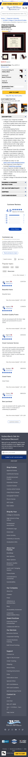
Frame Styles (11, 573)
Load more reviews (14, 422)
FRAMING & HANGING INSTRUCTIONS (9, 183)
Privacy (4, 749)
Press (8, 598)
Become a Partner (12, 633)
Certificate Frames (13, 474)
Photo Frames (11, 499)
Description (6, 117)
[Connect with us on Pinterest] (19, 729)
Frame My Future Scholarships (12, 622)
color (12, 267)
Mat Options (11, 556)
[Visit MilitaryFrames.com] (14, 1)
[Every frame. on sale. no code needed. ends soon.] (14, 3)
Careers (9, 594)
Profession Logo (12, 529)
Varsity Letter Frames (13, 489)
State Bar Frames (12, 482)
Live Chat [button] (10, 701)
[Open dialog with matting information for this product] (7, 75)
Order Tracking (11, 661)
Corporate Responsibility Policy (13, 614)
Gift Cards (10, 502)
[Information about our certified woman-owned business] (23, 741)
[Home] (14, 8)
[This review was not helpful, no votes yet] (24, 300)
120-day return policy (10, 188)
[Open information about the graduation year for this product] (2, 88)
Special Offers (11, 681)
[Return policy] (14, 741)
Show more (11, 271)
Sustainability (11, 582)
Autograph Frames (13, 496)
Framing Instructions (13, 671)
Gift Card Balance (12, 684)
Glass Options (11, 560)
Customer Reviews (9, 195)
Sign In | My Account (13, 658)
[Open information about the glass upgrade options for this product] (6, 80)
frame (17, 267)
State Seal (10, 532)
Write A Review (15, 229)
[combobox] (19, 275)
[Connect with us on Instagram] (12, 729)
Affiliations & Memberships (11, 602)
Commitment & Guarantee (12, 578)
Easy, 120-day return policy (14, 96)
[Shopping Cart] (26, 8)
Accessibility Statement (14, 610)
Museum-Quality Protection (12, 564)
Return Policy (11, 668)
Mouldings (10, 553)
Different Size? (5, 67)
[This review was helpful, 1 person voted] (21, 387)
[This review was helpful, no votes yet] (21, 300)
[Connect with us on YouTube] (16, 729)
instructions (6, 267)
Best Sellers (10, 506)
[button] (23, 8)
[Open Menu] (2, 8)
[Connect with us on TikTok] (8, 729)
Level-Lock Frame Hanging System (14, 162)
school (4, 271)
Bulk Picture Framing (13, 645)
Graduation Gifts (12, 542)
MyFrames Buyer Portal (14, 691)
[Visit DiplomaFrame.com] (6, 1)
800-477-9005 (11, 704)
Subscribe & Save (12, 678)
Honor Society (11, 535)
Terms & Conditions (16, 749)
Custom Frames (12, 486)
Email (8, 697)
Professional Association (10, 524)
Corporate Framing (13, 636)
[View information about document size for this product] (19, 65)
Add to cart (14, 92)
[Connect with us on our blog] (22, 729)
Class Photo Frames (13, 492)
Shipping (5, 192)
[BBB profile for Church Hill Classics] (5, 741)
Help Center (10, 712)
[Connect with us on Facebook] (5, 729)
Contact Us (10, 654)
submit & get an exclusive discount (14, 457)
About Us (9, 591)
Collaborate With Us (13, 627)
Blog (8, 606)
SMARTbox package (15, 166)
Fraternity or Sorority (13, 539)
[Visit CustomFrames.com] (22, 1)
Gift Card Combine (13, 688)
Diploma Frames (12, 470)
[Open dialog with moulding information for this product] (13, 70)
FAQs (8, 674)
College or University (13, 515)
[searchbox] (8, 259)
